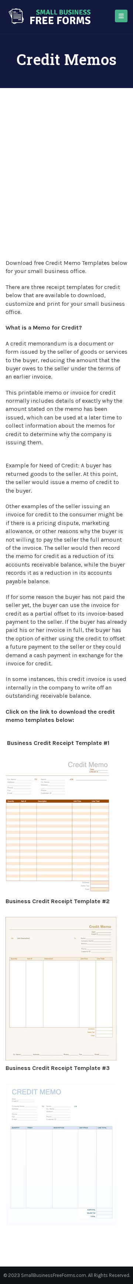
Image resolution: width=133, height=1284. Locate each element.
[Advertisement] (66, 188)
